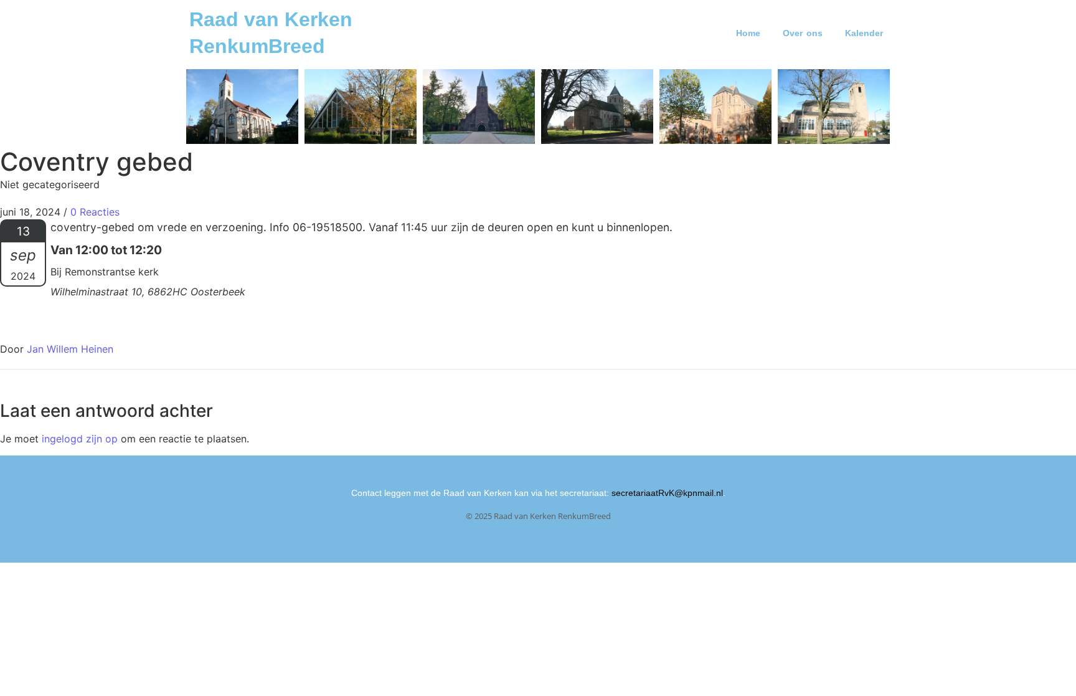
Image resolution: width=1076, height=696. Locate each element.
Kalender (864, 33)
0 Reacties (95, 212)
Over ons (803, 33)
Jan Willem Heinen (70, 349)
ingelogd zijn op (80, 438)
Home (748, 33)
